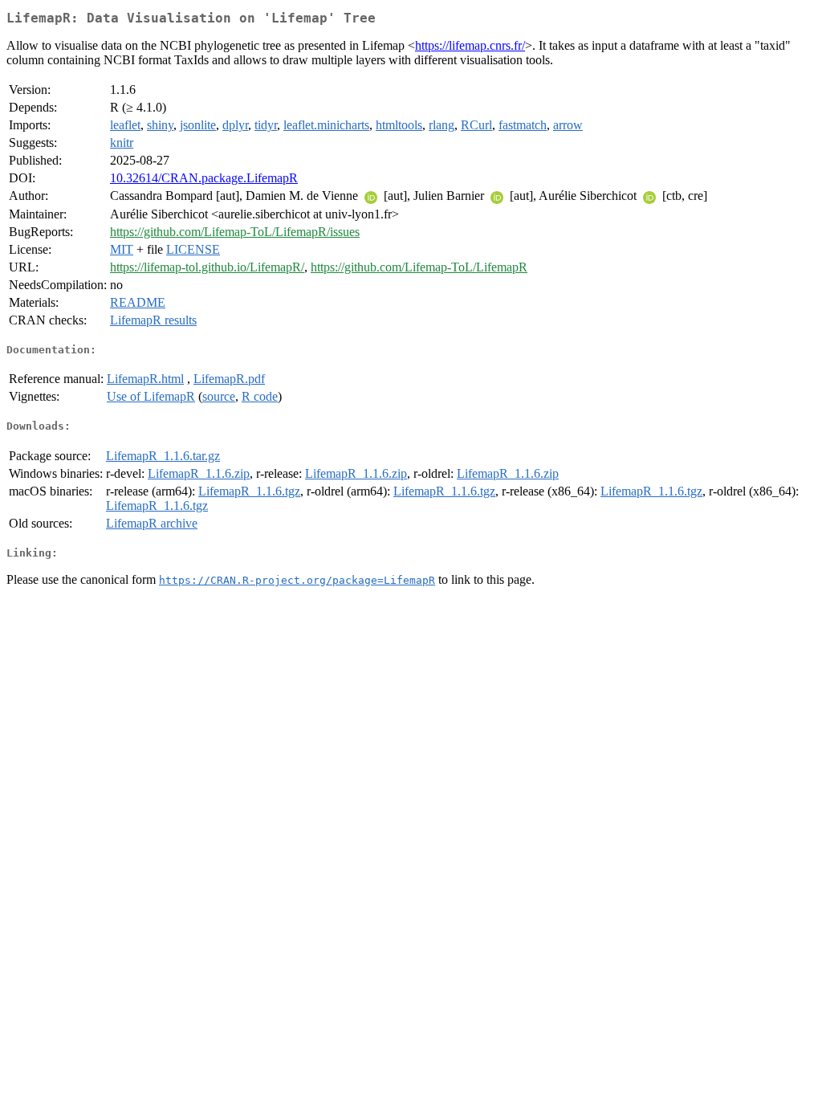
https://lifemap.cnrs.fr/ (470, 45)
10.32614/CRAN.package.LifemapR (204, 178)
